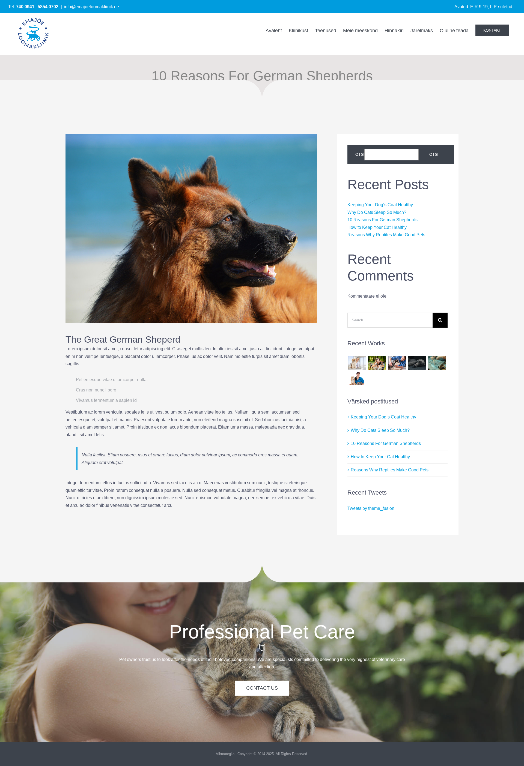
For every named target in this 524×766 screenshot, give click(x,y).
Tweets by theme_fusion (370, 508)
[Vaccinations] (396, 363)
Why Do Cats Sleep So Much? (376, 212)
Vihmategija (225, 754)
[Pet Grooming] (376, 363)
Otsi (359, 154)
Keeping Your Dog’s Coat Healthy (380, 204)
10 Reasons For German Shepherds (382, 219)
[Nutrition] (416, 363)
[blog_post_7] (191, 136)
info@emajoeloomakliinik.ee (91, 6)
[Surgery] (436, 363)
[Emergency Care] (356, 363)
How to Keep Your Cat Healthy (377, 227)
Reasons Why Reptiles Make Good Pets (386, 234)
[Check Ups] (356, 378)
